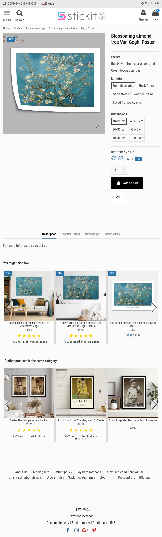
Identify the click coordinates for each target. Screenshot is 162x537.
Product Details (70, 234)
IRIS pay (144, 477)
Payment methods (88, 472)
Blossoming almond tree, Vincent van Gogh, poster (133, 324)
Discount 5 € (126, 477)
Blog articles (55, 477)
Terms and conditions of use (124, 472)
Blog (102, 477)
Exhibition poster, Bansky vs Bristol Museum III (133, 422)
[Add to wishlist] (118, 198)
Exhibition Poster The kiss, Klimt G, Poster (81, 420)
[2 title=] (24, 336)
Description (49, 234)
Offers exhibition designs (25, 477)
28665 (133, 329)
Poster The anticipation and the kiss (29, 420)
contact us (40, 246)
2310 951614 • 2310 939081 (19, 3)
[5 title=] (39, 336)
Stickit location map (81, 477)
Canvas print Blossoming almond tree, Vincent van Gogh (29, 324)
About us (21, 472)
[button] (79, 341)
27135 (29, 424)
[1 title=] (19, 336)
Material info (112, 234)
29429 (81, 424)
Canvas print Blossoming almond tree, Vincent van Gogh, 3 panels (81, 324)
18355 (29, 329)
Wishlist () (151, 3)
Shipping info (40, 472)
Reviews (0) (92, 234)
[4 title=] (34, 336)
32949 (133, 427)
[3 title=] (29, 336)
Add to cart (130, 183)
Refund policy (63, 472)
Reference (118, 152)
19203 (81, 329)
